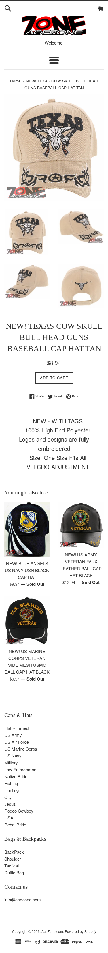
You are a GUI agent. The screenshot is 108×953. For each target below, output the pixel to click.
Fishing (11, 783)
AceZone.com (52, 931)
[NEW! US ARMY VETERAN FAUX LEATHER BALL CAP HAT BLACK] (81, 525)
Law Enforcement (20, 769)
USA (8, 818)
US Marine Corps (20, 749)
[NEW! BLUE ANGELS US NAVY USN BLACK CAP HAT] (27, 529)
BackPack (14, 852)
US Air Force (16, 742)
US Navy (13, 756)
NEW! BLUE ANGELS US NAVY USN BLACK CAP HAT (27, 570)
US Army (13, 735)
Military (11, 762)
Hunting (11, 790)
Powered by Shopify (80, 931)
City (8, 797)
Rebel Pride (15, 824)
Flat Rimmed (16, 728)
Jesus (10, 804)
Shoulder (12, 859)
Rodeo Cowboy (18, 811)
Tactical (11, 866)
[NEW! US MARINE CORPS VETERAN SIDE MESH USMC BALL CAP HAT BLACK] (27, 620)
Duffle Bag (14, 872)
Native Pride (15, 776)
